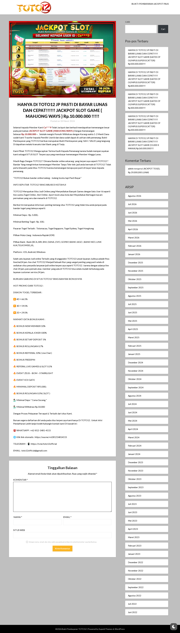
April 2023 (133, 529)
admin (130, 168)
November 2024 (135, 371)
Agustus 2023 (134, 495)
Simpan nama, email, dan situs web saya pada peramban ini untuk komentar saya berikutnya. (63, 542)
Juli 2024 (132, 404)
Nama (18, 517)
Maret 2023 (133, 537)
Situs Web (19, 530)
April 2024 (133, 429)
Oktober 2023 (134, 479)
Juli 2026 (132, 204)
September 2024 (135, 387)
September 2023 (135, 487)
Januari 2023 (134, 554)
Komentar (20, 479)
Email (67, 517)
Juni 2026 (132, 212)
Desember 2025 (135, 262)
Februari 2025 (134, 346)
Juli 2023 (132, 504)
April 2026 (133, 229)
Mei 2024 (132, 420)
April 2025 (133, 329)
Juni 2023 (132, 512)
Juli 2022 (132, 604)
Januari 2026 (134, 254)
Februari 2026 (134, 246)
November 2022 (135, 570)
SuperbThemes (105, 629)
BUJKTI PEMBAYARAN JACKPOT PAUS (150, 4)
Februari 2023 (134, 545)
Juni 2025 (132, 312)
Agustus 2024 (134, 395)
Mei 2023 (132, 520)
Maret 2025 (133, 337)
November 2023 (135, 470)
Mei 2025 (132, 321)
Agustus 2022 (134, 595)
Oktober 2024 (134, 379)
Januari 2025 (134, 354)
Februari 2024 (134, 445)
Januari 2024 (134, 454)
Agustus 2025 (134, 296)
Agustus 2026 (134, 196)
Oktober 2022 (134, 579)
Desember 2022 (135, 562)
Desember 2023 (135, 462)
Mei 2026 (132, 221)
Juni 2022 (132, 612)
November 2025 (135, 271)
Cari (127, 22)
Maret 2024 (133, 437)
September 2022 (135, 587)
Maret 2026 (133, 237)
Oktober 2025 (134, 279)
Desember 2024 (135, 362)
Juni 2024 (132, 412)
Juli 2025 (132, 304)
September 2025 (135, 287)
